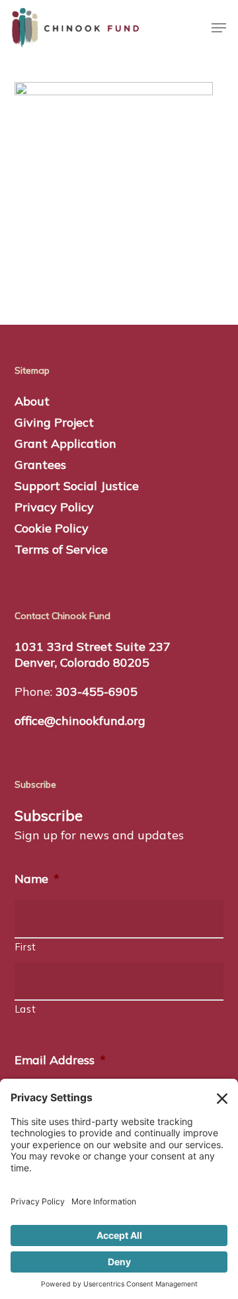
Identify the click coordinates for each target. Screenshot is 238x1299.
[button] (219, 27)
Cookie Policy (52, 528)
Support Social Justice (77, 485)
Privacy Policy (54, 507)
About (32, 401)
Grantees (40, 464)
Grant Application (65, 443)
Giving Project (54, 422)
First (25, 947)
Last (25, 1009)
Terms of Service (61, 549)
